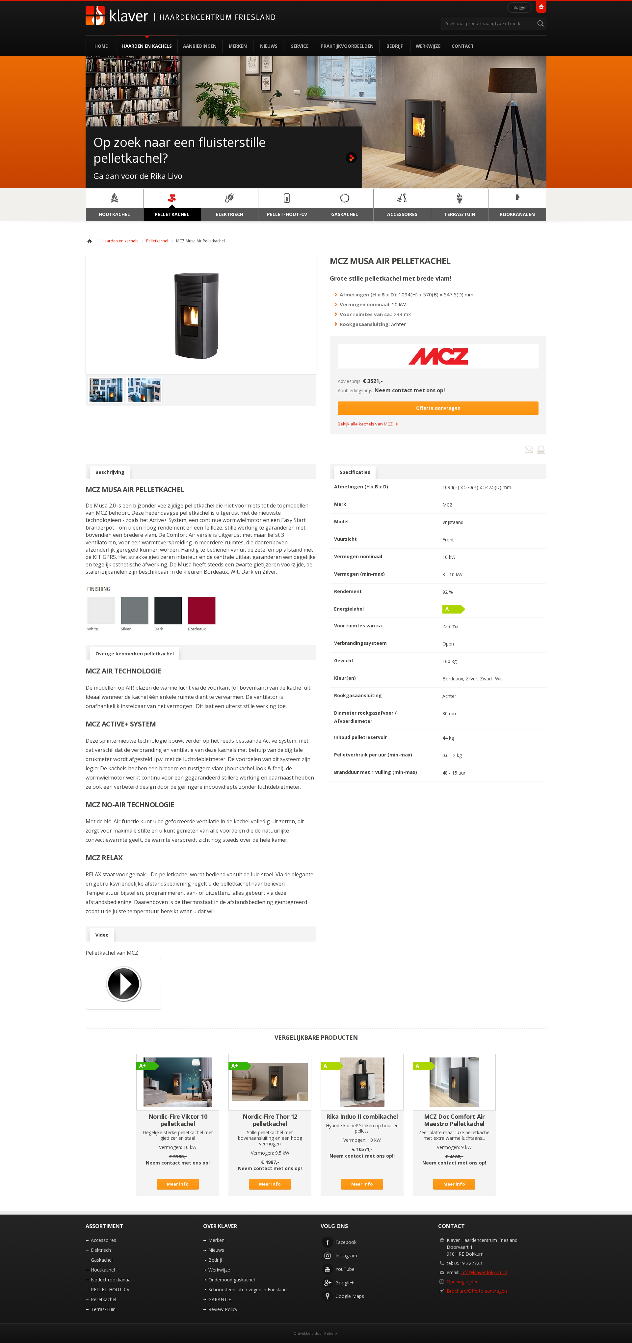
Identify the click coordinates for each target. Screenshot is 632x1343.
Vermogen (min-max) (359, 574)
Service (299, 46)
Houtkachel (103, 1270)
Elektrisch (101, 1250)
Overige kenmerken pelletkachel (134, 653)
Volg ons (334, 1226)
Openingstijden (463, 1281)
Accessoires (103, 1240)
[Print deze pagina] (541, 451)
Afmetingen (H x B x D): (368, 294)
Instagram (346, 1255)
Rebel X (330, 1333)
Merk (340, 504)
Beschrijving (109, 472)
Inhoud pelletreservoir (360, 737)
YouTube (345, 1269)
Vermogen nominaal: (365, 304)
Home (101, 46)
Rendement (348, 591)
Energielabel (349, 609)
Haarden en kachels (147, 46)
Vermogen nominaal (358, 556)
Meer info (178, 1184)
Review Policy (222, 1309)
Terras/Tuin (103, 1309)
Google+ (344, 1282)
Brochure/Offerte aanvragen (477, 1291)
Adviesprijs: (349, 381)
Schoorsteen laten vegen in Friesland (247, 1289)
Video (102, 935)
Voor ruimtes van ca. (358, 625)
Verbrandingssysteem (360, 643)
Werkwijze (428, 46)
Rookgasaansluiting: (365, 324)
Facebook (345, 1242)
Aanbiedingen (200, 46)
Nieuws (268, 46)
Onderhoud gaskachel (231, 1279)
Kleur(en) (345, 678)
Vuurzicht (345, 539)
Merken (238, 46)
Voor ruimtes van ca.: (366, 314)
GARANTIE (219, 1299)
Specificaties (355, 472)
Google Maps (349, 1296)
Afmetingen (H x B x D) (361, 486)
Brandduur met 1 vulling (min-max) (375, 772)
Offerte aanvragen (438, 408)
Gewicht (344, 660)
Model (341, 521)
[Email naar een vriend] (529, 451)
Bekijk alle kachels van (365, 424)
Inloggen (520, 7)
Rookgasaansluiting (358, 695)
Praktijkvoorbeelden (347, 46)
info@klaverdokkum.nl (484, 1272)
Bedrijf (394, 46)
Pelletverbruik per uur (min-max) (373, 755)
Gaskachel (102, 1260)
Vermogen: (170, 1147)
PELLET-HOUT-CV (110, 1289)
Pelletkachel (157, 241)
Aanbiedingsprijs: (355, 390)
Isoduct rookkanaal (111, 1279)
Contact (463, 46)
